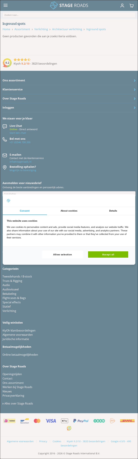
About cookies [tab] (69, 210)
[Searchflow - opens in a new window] (127, 200)
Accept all (108, 254)
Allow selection (62, 254)
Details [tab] (113, 210)
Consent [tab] (25, 210)
